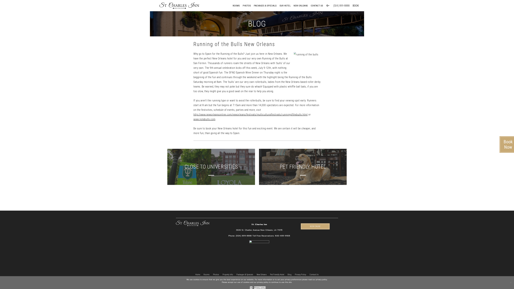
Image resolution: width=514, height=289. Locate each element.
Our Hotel (285, 5)
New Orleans (301, 5)
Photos (247, 5)
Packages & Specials (265, 5)
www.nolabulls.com (204, 119)
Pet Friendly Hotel (277, 274)
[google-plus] (327, 5)
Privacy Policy (300, 274)
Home (197, 274)
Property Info (228, 274)
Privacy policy (259, 288)
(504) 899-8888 (341, 5)
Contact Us (317, 5)
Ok (251, 288)
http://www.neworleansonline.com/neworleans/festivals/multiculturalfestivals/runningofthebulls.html (250, 114)
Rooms (236, 5)
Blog (289, 274)
